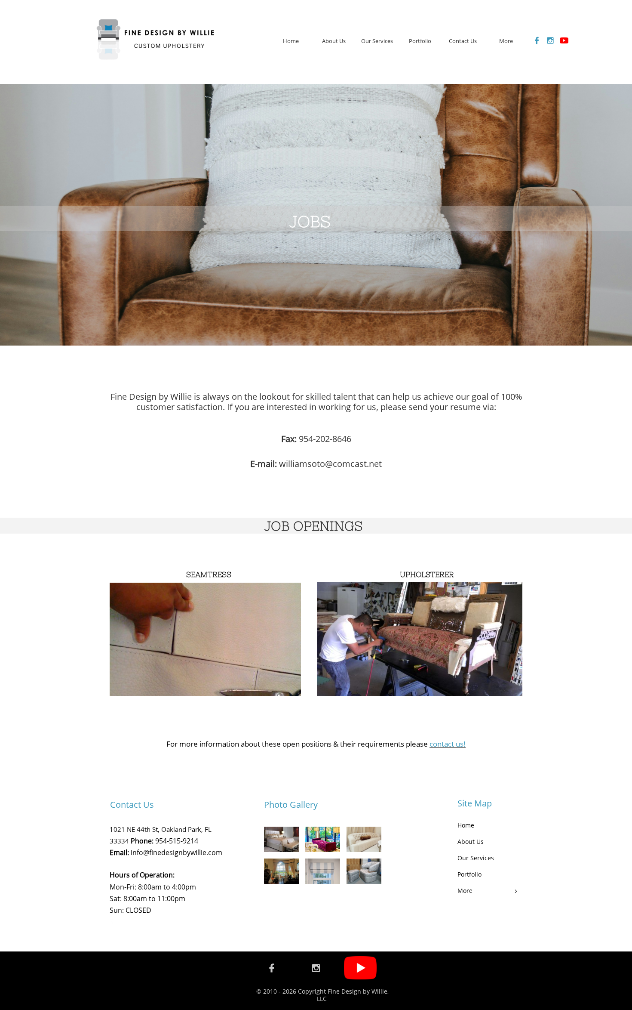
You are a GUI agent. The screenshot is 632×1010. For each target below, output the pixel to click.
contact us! (448, 744)
